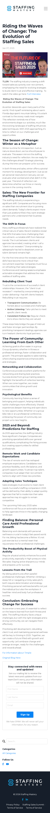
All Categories (9, 753)
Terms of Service (34, 808)
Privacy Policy (13, 805)
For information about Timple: (17, 653)
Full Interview (34, 94)
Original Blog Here (11, 658)
